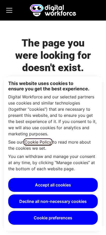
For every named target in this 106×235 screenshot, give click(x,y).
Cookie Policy (37, 142)
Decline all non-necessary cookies (53, 201)
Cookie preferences (53, 217)
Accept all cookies (53, 184)
